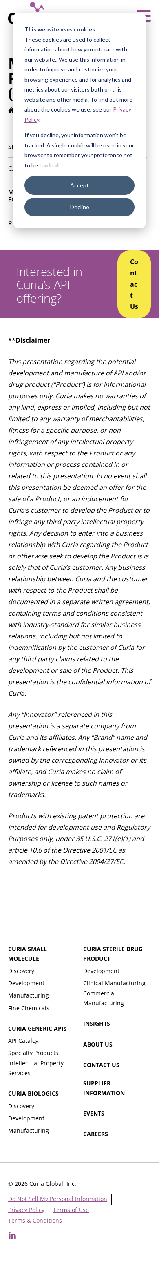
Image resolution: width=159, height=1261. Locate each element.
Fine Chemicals (28, 1008)
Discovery (21, 971)
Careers (95, 1134)
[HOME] (11, 110)
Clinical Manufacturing (114, 983)
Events (93, 1113)
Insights (96, 1023)
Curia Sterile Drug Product (113, 953)
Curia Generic (37, 1028)
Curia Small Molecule (27, 953)
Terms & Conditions (35, 1220)
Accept (79, 185)
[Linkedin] (12, 1235)
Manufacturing (28, 995)
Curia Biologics (33, 1093)
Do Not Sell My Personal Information (57, 1199)
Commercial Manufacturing (103, 998)
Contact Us (101, 1065)
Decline (79, 206)
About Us (98, 1044)
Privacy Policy (26, 1210)
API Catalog (23, 1041)
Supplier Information (104, 1088)
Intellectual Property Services (36, 1068)
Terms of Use (71, 1210)
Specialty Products (33, 1053)
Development (26, 983)
